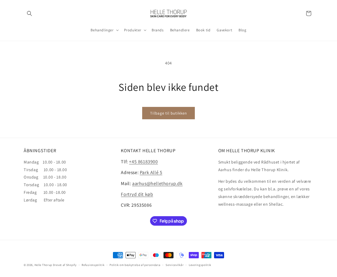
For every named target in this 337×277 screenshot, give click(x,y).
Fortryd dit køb (137, 194)
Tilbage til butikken (168, 113)
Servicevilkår (175, 265)
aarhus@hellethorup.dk (157, 183)
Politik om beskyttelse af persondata (135, 265)
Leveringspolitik (200, 265)
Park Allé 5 (151, 172)
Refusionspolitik (93, 265)
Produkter (132, 30)
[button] (29, 13)
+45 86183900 (143, 162)
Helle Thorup (43, 265)
